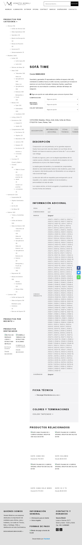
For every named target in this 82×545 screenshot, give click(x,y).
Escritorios (19, 148)
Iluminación (18, 9)
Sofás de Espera (17, 297)
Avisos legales (36, 520)
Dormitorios (15, 120)
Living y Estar (16, 117)
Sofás (57, 120)
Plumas (45, 122)
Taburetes (19, 73)
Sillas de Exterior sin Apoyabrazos (20, 238)
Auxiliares (19, 114)
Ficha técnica (65, 131)
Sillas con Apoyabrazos (20, 85)
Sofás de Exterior (17, 220)
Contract (44, 9)
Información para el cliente (40, 518)
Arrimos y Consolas (19, 152)
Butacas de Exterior (19, 257)
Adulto (18, 126)
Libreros (18, 142)
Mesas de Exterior (17, 276)
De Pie (14, 206)
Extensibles (19, 108)
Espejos (18, 145)
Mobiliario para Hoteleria (16, 305)
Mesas (14, 102)
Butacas (18, 92)
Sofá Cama (19, 61)
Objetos (18, 135)
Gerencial (15, 49)
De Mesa (14, 209)
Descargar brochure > (13, 531)
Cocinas (14, 159)
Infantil (18, 123)
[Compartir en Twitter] (78, 272)
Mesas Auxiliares (19, 283)
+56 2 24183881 (64, 525)
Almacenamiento (17, 52)
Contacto (73, 9)
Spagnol (50, 215)
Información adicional (52, 131)
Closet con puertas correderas (19, 187)
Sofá (52, 120)
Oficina (35, 9)
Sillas (13, 70)
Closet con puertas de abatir (19, 177)
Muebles (8, 9)
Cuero (40, 122)
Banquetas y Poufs (19, 96)
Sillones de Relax (17, 67)
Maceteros (19, 138)
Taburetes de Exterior (20, 230)
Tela (49, 122)
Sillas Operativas (17, 32)
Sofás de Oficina (65, 120)
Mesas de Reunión (17, 44)
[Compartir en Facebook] (78, 268)
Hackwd (47, 539)
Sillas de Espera (17, 300)
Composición (35, 97)
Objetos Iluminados (18, 200)
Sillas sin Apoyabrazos (20, 78)
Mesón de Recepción (18, 38)
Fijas (17, 105)
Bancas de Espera (17, 311)
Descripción (37, 131)
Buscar (74, 4)
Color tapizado (36, 108)
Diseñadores (62, 9)
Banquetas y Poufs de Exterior (19, 266)
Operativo (15, 35)
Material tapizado (34, 103)
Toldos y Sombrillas (18, 215)
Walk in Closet (20, 169)
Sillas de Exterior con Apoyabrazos (20, 248)
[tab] (37, 130)
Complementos (16, 129)
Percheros (19, 132)
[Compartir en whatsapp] (78, 277)
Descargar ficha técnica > (48, 395)
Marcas (53, 9)
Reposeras (15, 273)
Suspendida (15, 197)
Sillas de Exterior (17, 226)
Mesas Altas (19, 289)
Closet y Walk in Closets (17, 163)
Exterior (27, 9)
